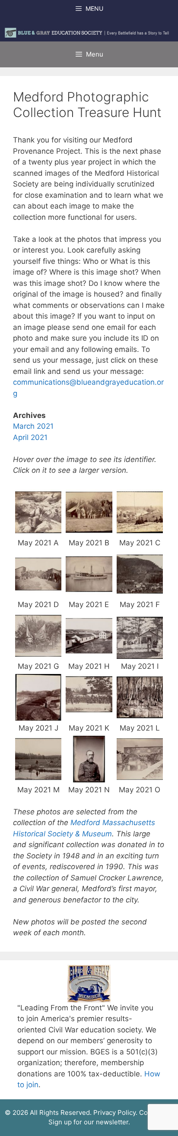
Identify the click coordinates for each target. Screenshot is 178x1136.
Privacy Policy (114, 1112)
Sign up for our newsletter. (89, 1122)
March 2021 (33, 426)
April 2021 (30, 437)
